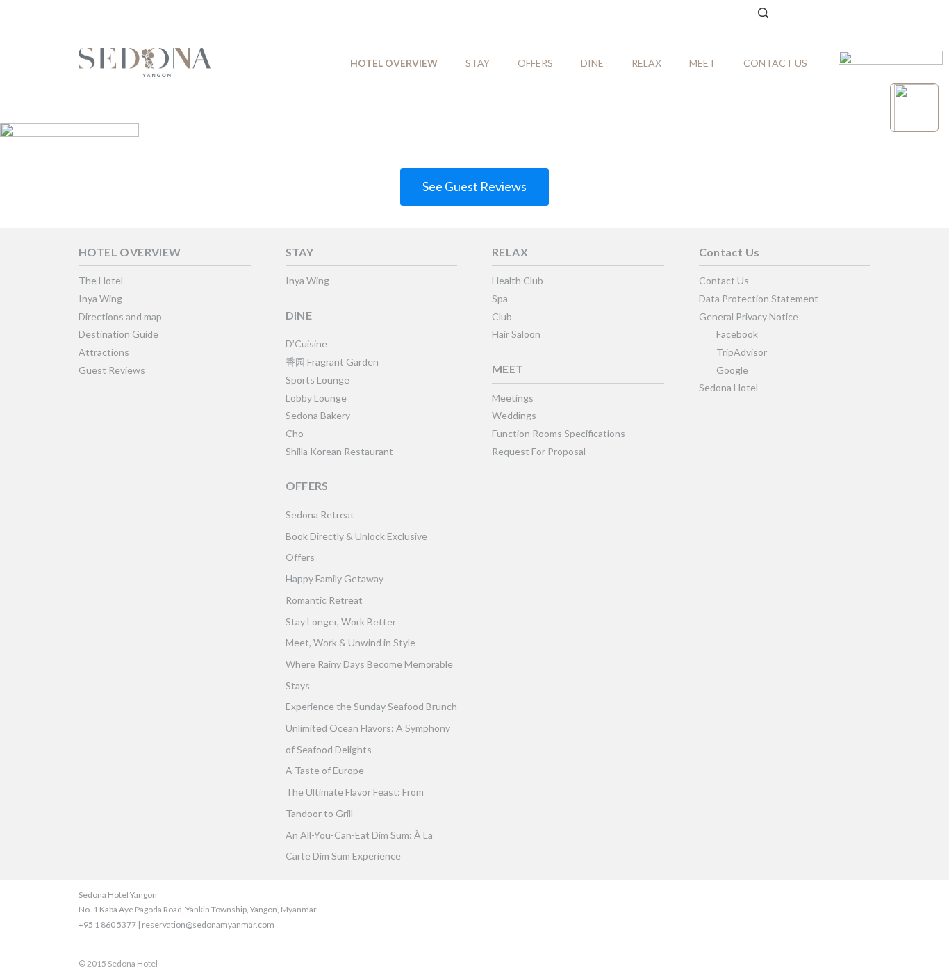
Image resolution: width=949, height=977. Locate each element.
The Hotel (101, 280)
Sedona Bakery (318, 415)
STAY (477, 63)
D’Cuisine (306, 344)
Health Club (517, 280)
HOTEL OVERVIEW (394, 63)
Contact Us (775, 63)
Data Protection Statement (758, 298)
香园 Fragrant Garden (332, 362)
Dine (592, 63)
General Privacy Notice (748, 316)
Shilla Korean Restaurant (339, 451)
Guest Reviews (112, 370)
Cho (295, 433)
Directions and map (120, 316)
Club (502, 316)
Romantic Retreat (324, 600)
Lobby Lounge (316, 398)
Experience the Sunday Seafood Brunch (371, 706)
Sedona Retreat (320, 514)
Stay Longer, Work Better (341, 621)
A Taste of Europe (325, 770)
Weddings (514, 415)
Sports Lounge (317, 380)
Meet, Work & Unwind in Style (350, 642)
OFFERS (535, 63)
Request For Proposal (539, 451)
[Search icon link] (763, 14)
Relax (646, 63)
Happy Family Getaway (334, 578)
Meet (702, 63)
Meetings (513, 398)
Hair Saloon (516, 334)
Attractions (104, 352)
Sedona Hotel (728, 387)
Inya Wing (100, 298)
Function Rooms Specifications (558, 433)
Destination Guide (118, 334)
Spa (500, 298)
